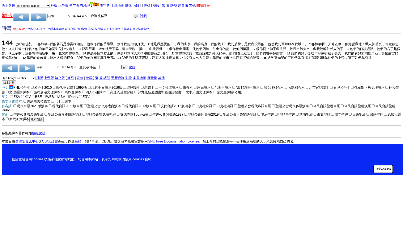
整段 (156, 5)
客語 (91, 28)
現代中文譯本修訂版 (51, 28)
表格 (147, 5)
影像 (128, 5)
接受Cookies (383, 168)
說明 (143, 16)
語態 (173, 5)
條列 (137, 5)
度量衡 (183, 5)
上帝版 (63, 5)
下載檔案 (126, 28)
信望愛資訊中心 (27, 141)
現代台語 (70, 28)
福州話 (99, 28)
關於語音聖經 (141, 28)
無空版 (74, 5)
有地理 (85, 5)
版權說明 (38, 133)
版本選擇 (8, 5)
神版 (54, 5)
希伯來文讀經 (112, 28)
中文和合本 (32, 28)
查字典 (105, 5)
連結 (78, 141)
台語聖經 (82, 28)
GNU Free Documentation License (173, 141)
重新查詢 (117, 78)
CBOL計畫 (50, 141)
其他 (192, 5)
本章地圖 (117, 5)
